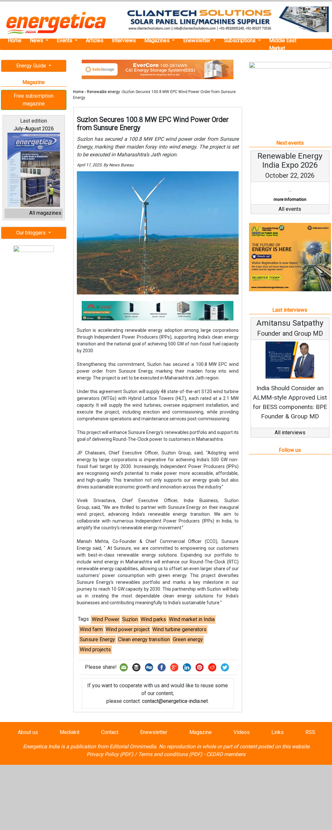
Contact (109, 732)
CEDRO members (225, 754)
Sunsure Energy (97, 639)
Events (65, 40)
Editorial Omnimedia (133, 746)
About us (28, 732)
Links (277, 732)
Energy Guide (31, 66)
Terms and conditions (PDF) (170, 754)
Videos (241, 732)
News (37, 40)
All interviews (290, 432)
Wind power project (127, 629)
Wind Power (105, 619)
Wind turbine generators (179, 629)
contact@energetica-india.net (175, 701)
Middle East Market (282, 44)
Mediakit (69, 732)
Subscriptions (240, 40)
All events (290, 209)
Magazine (200, 732)
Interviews (124, 40)
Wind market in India (192, 619)
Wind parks (153, 619)
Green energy (188, 639)
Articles (94, 40)
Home (14, 40)
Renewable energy (103, 92)
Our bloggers (31, 233)
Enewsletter (197, 40)
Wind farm (91, 629)
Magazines (157, 40)
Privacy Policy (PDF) (110, 754)
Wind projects (95, 649)
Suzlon (130, 619)
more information (290, 199)
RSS (310, 732)
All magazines (45, 213)
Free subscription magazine (33, 100)
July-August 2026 (34, 129)
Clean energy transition (144, 639)
